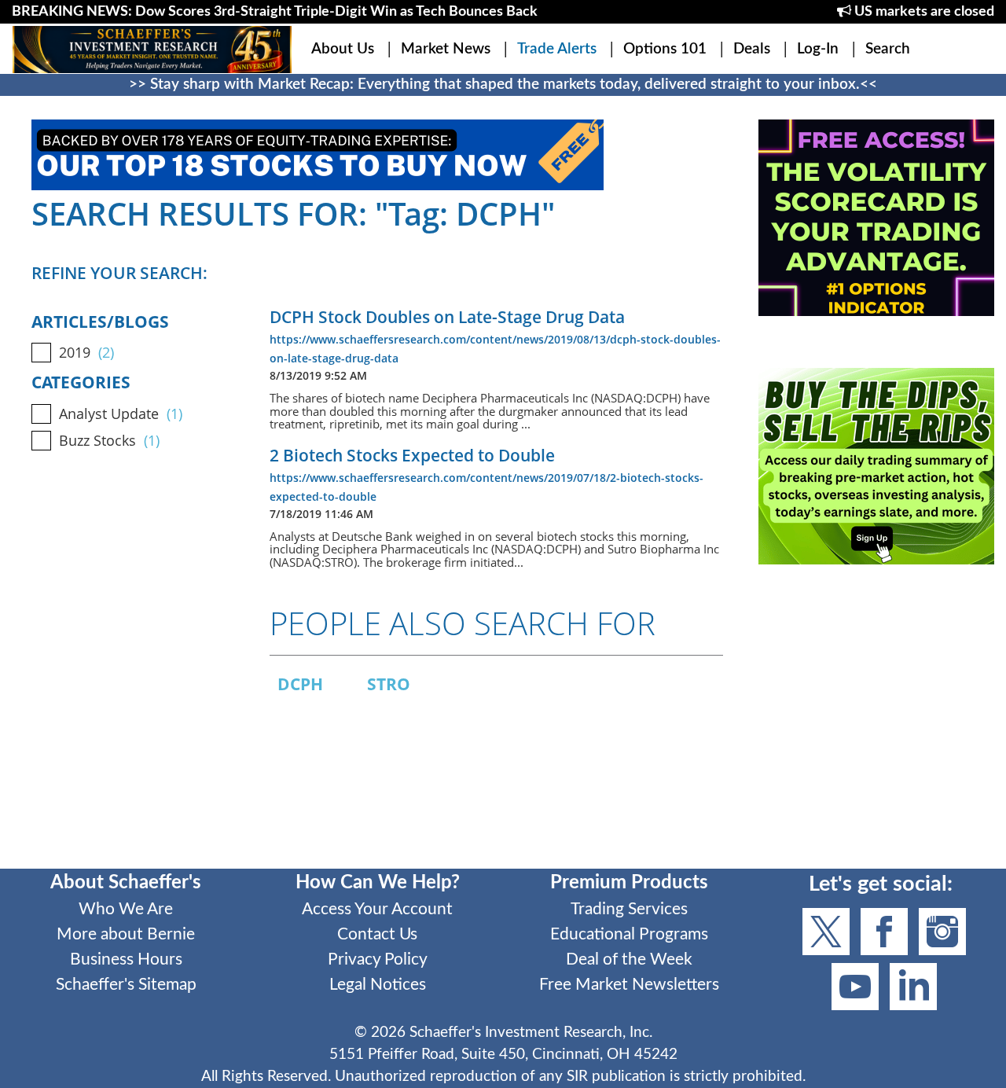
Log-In (818, 49)
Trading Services (629, 909)
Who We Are (126, 909)
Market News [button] (445, 49)
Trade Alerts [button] (557, 49)
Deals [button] (751, 49)
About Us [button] (342, 49)
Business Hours (126, 959)
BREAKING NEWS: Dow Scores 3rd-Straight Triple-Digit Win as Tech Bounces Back (275, 12)
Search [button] (887, 49)
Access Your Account (377, 909)
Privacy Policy (378, 959)
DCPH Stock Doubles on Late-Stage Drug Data (447, 317)
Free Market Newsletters (629, 984)
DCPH (300, 684)
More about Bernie (126, 934)
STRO (388, 684)
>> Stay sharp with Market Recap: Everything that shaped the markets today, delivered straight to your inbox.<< (503, 84)
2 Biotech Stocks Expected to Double (412, 455)
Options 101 (665, 49)
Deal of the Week (629, 959)
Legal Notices (377, 984)
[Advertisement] (876, 727)
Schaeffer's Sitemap (126, 984)
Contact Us (377, 934)
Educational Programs (629, 934)
